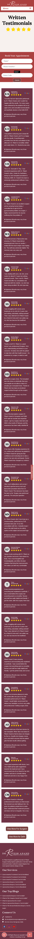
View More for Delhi (17, 837)
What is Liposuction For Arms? (11, 900)
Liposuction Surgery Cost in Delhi (12, 882)
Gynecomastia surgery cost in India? (13, 895)
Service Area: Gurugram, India (14, 922)
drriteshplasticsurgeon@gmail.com (15, 919)
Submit (17, 80)
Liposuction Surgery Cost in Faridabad (14, 884)
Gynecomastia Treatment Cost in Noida (14, 877)
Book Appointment (32, 472)
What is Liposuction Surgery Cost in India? (15, 903)
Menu (5, 8)
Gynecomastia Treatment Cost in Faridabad (15, 874)
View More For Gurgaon (17, 829)
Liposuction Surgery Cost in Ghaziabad (14, 887)
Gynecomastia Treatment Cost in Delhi (14, 879)
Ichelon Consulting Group (17, 937)
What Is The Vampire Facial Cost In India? (14, 898)
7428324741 (8, 917)
